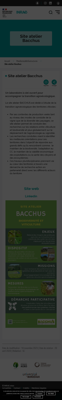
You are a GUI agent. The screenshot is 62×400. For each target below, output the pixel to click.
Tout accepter (25, 396)
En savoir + (40, 393)
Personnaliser (37, 396)
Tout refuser (51, 393)
